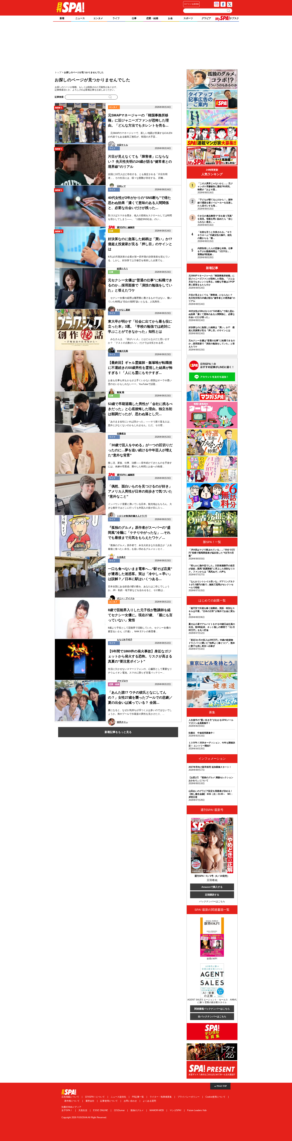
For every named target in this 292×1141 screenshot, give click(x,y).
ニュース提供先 (119, 1097)
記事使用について (109, 1101)
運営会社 (90, 1101)
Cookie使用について (215, 1097)
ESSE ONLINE (101, 1110)
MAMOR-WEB (157, 1110)
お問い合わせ (131, 1101)
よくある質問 (149, 1101)
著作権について (72, 1101)
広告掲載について (71, 1097)
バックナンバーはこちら (212, 901)
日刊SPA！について (95, 1097)
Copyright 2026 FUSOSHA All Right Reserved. (84, 1117)
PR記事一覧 (138, 1097)
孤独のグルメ (137, 1110)
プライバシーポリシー (189, 1097)
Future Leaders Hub (196, 1110)
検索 (228, 10)
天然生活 (83, 1110)
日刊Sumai (119, 1110)
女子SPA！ (67, 1110)
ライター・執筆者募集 (161, 1097)
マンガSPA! (176, 1110)
